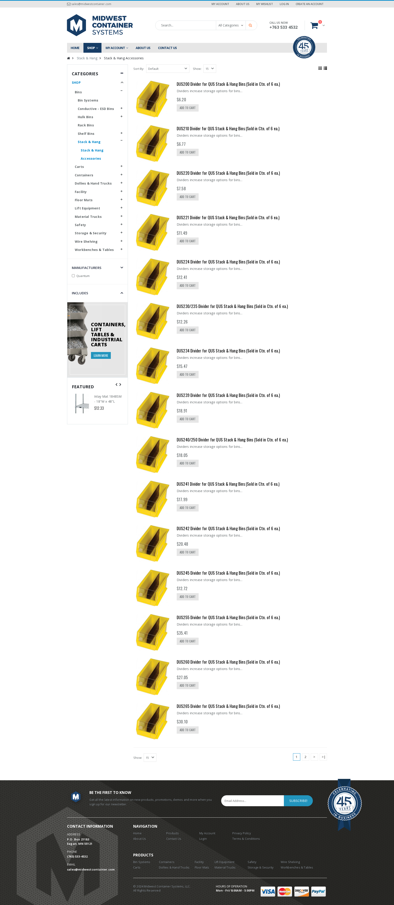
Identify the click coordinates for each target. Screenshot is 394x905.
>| (324, 756)
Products (172, 833)
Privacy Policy (241, 833)
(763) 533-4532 (77, 856)
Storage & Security (91, 233)
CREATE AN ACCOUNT (310, 4)
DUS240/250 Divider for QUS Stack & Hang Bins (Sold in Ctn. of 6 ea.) (232, 440)
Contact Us (173, 839)
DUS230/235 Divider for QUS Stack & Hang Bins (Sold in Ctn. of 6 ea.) (232, 306)
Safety (80, 225)
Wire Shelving (86, 241)
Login (203, 839)
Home (137, 833)
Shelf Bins (86, 133)
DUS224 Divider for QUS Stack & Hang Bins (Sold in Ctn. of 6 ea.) (228, 262)
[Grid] (319, 67)
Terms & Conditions (246, 839)
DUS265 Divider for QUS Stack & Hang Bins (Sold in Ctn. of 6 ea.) (228, 706)
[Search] (251, 24)
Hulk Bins (85, 117)
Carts (79, 166)
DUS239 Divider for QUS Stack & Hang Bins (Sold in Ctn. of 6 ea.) (228, 395)
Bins (78, 92)
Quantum (83, 276)
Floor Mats (84, 200)
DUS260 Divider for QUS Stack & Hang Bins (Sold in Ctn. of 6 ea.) (228, 662)
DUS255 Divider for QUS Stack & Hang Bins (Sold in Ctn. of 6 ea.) (228, 617)
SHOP (76, 82)
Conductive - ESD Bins (96, 109)
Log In (284, 4)
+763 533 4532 (284, 27)
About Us (242, 4)
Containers (84, 175)
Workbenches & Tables (94, 250)
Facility (81, 192)
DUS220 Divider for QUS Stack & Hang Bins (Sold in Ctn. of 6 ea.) (228, 173)
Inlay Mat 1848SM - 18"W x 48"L (108, 399)
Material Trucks (88, 216)
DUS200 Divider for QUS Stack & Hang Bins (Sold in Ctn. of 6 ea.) (228, 84)
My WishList (264, 4)
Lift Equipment (87, 208)
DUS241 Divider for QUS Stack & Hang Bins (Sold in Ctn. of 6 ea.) (228, 484)
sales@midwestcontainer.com (91, 4)
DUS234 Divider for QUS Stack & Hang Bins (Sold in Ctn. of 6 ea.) (228, 351)
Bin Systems (88, 100)
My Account (220, 4)
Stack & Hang (87, 58)
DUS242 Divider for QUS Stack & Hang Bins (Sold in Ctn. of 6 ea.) (228, 528)
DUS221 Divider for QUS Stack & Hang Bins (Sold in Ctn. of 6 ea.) (228, 217)
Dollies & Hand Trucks (93, 183)
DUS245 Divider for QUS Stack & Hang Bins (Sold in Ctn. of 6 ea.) (228, 573)
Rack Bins (86, 125)
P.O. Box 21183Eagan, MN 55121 (79, 841)
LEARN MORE (101, 355)
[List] (325, 67)
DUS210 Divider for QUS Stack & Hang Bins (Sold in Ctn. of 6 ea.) (228, 128)
